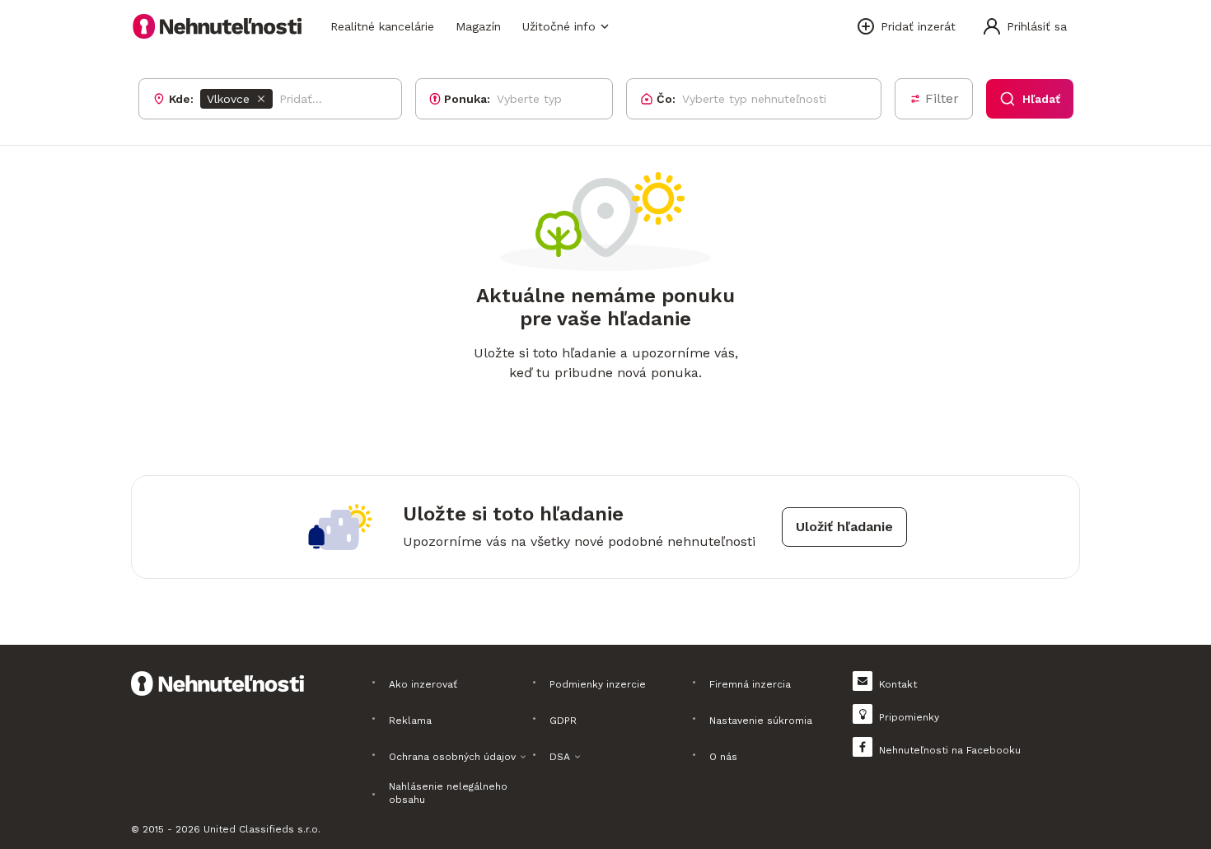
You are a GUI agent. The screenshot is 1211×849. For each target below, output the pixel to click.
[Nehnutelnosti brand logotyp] (217, 26)
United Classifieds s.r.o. (261, 829)
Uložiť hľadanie (844, 526)
